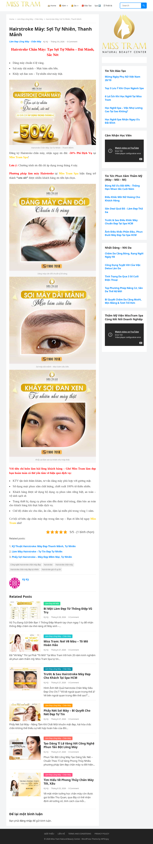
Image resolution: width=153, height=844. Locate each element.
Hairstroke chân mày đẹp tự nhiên (24, 569)
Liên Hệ (61, 833)
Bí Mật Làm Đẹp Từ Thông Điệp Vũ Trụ (68, 610)
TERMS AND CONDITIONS (79, 833)
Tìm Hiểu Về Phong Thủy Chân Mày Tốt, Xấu (69, 781)
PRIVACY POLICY (102, 833)
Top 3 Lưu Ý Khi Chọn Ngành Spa (124, 88)
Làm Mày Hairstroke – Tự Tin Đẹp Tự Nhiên (37, 551)
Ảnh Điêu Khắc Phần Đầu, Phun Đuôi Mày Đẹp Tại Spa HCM (124, 233)
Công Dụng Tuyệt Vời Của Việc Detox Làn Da (122, 266)
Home (11, 19)
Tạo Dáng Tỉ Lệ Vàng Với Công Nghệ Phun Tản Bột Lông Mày (69, 745)
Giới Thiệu (49, 833)
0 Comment (72, 41)
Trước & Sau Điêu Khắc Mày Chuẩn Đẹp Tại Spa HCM (121, 222)
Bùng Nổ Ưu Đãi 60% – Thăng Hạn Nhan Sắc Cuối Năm (122, 187)
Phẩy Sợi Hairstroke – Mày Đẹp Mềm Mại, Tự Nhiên (42, 557)
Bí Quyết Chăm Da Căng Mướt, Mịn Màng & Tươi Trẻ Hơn (123, 301)
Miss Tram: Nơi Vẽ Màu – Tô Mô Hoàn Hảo (66, 643)
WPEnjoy (105, 839)
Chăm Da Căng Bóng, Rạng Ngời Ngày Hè (124, 255)
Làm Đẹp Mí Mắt (52, 603)
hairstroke (48, 564)
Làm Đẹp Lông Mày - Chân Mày (30, 19)
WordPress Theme (90, 839)
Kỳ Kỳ (45, 41)
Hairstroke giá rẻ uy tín (51, 569)
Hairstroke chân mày (64, 564)
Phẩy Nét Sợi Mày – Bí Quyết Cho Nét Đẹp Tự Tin (67, 712)
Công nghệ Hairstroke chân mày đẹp (25, 564)
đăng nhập (26, 820)
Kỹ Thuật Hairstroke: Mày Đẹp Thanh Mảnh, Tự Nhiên (44, 546)
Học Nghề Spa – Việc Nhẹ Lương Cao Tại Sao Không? (124, 109)
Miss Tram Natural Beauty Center (65, 839)
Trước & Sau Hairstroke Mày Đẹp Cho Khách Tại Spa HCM (67, 676)
